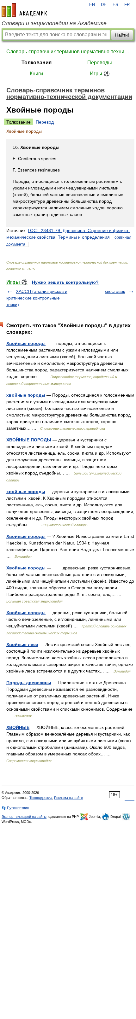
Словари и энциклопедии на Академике (54, 23)
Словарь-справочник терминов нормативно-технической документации (68, 51)
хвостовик (115, 291)
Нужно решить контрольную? (65, 282)
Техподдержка (40, 798)
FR (127, 5)
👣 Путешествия (15, 808)
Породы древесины (28, 682)
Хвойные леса (22, 644)
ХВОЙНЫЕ (17, 727)
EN (92, 5)
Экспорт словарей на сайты (24, 816)
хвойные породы (25, 395)
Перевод (45, 122)
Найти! (122, 35)
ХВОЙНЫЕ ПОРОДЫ (28, 439)
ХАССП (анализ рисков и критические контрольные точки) (36, 298)
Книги (36, 73)
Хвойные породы (26, 343)
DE (104, 5)
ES (115, 5)
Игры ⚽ (100, 73)
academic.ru (24, 10)
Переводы (99, 62)
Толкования (37, 62)
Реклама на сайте (68, 798)
